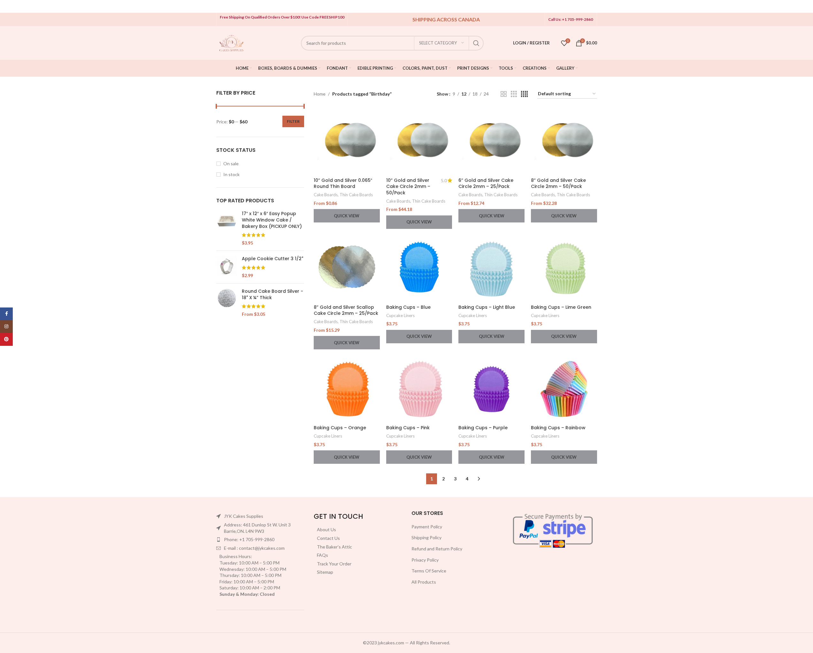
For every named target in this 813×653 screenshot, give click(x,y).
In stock (231, 174)
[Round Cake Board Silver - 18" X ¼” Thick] (226, 302)
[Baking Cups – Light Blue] (491, 268)
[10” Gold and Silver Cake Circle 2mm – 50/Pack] (419, 141)
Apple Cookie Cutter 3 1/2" (272, 259)
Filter (293, 121)
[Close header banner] (805, 6)
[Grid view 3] (514, 94)
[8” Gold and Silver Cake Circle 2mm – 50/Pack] (564, 141)
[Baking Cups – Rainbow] (564, 389)
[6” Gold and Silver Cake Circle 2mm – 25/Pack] (491, 141)
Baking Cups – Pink (408, 427)
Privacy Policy (425, 560)
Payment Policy (426, 526)
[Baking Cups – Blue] (419, 268)
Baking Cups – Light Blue (486, 307)
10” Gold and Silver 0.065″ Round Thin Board (343, 183)
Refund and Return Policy (436, 548)
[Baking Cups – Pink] (419, 389)
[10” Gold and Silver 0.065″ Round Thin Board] (347, 141)
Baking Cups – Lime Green (561, 307)
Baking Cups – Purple (483, 427)
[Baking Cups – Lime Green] (564, 268)
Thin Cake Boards (356, 194)
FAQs (322, 555)
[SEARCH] (476, 43)
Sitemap (325, 572)
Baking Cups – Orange (340, 427)
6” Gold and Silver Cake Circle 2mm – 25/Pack (485, 183)
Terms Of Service (428, 570)
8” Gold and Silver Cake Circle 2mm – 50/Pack (558, 183)
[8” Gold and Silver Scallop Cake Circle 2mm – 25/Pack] (347, 268)
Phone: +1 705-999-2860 (249, 539)
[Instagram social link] (6, 326)
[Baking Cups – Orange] (347, 389)
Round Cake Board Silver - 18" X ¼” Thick (272, 294)
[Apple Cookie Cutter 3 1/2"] (226, 267)
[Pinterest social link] (6, 339)
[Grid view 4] (524, 94)
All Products (423, 582)
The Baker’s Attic (334, 546)
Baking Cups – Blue (408, 307)
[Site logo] (231, 42)
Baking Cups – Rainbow (558, 427)
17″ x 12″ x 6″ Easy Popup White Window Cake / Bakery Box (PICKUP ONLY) (272, 220)
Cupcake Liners (400, 315)
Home (320, 94)
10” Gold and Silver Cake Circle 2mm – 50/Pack (408, 186)
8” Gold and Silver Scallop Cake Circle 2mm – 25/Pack (346, 310)
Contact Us (328, 538)
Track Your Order (334, 563)
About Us (326, 529)
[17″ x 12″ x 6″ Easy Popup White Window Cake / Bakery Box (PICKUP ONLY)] (226, 228)
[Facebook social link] (6, 313)
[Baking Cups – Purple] (491, 389)
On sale (231, 163)
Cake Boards (326, 194)
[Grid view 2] (504, 94)
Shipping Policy (426, 537)
